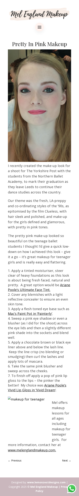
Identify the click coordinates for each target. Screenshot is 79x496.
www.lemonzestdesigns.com (46, 482)
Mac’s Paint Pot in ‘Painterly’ (30, 313)
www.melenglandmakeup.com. (32, 450)
